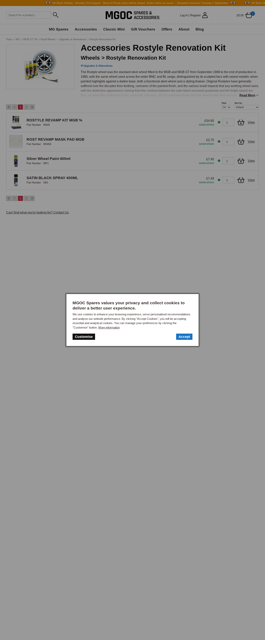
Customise (84, 337)
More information (109, 327)
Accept (184, 337)
